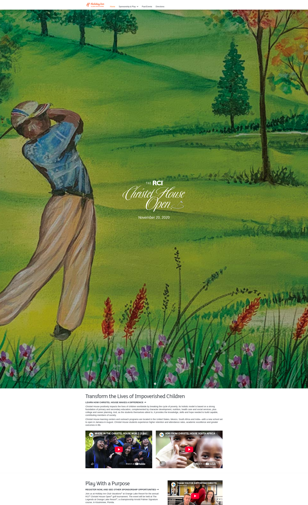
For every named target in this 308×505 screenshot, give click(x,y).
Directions (160, 7)
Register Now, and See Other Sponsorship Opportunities (120, 489)
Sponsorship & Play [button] (127, 7)
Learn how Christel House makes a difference (114, 402)
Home (112, 7)
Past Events (147, 7)
